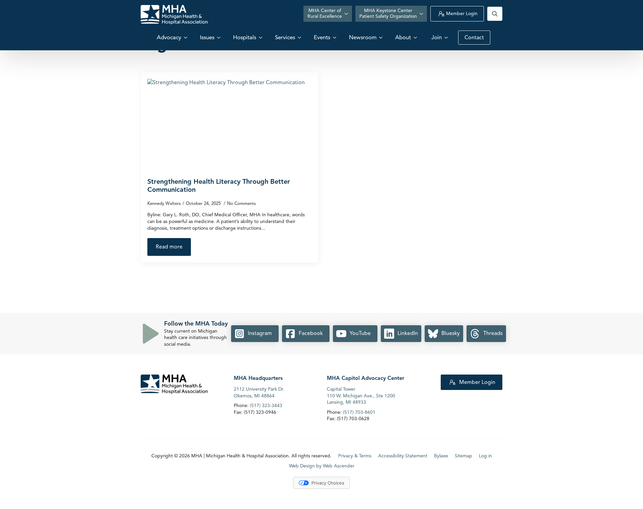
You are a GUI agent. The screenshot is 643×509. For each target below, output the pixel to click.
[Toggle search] (494, 14)
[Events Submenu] (335, 37)
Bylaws (441, 456)
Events (322, 37)
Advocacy (169, 37)
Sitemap (463, 456)
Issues (207, 37)
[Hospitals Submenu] (261, 37)
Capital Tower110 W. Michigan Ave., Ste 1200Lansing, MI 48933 (361, 395)
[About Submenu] (416, 37)
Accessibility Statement (402, 456)
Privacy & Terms (354, 456)
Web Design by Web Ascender (321, 466)
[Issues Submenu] (219, 37)
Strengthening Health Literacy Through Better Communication (218, 186)
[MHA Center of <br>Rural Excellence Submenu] (347, 14)
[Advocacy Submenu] (186, 37)
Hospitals (244, 37)
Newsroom (362, 37)
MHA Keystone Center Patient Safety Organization (388, 13)
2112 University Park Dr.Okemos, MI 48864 (259, 392)
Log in (485, 456)
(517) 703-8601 (359, 412)
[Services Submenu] (300, 37)
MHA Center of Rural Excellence (324, 13)
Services (285, 37)
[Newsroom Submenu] (381, 37)
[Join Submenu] (447, 37)
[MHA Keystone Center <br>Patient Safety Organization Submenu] (422, 14)
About (403, 37)
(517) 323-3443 (266, 405)
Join (436, 37)
